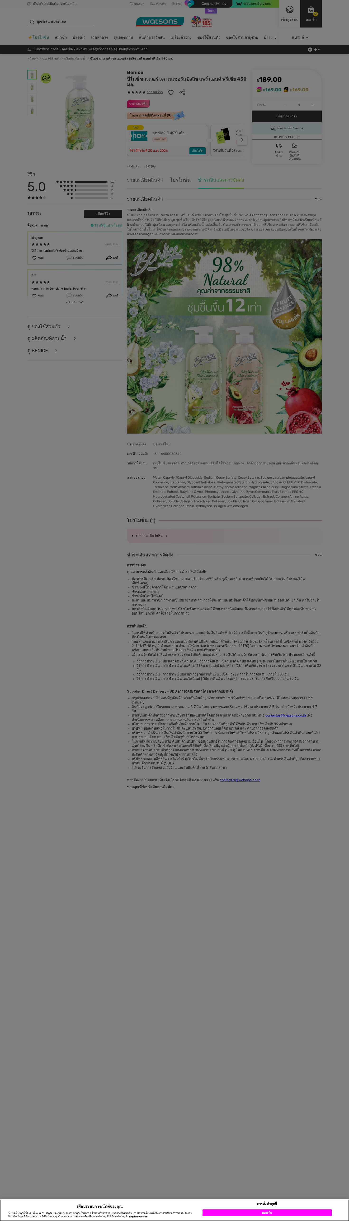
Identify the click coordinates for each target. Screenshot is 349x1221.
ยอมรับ (267, 1213)
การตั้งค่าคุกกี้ (267, 1204)
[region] (174, 1210)
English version (138, 1216)
